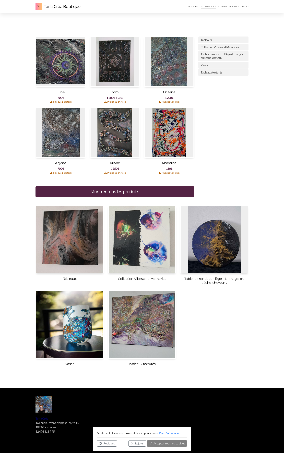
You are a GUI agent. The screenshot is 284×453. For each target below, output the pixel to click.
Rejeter (139, 443)
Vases (204, 65)
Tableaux (206, 40)
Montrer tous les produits (115, 191)
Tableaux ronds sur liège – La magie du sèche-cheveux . (222, 56)
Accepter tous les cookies (169, 443)
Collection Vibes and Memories (220, 47)
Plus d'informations (170, 433)
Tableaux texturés (211, 72)
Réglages (109, 443)
